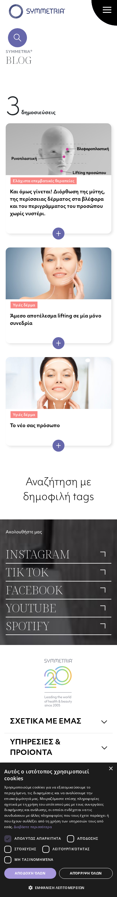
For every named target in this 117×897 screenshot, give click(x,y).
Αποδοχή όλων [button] (30, 873)
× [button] (110, 769)
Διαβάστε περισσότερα (33, 826)
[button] (58, 887)
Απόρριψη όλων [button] (86, 873)
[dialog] (58, 830)
